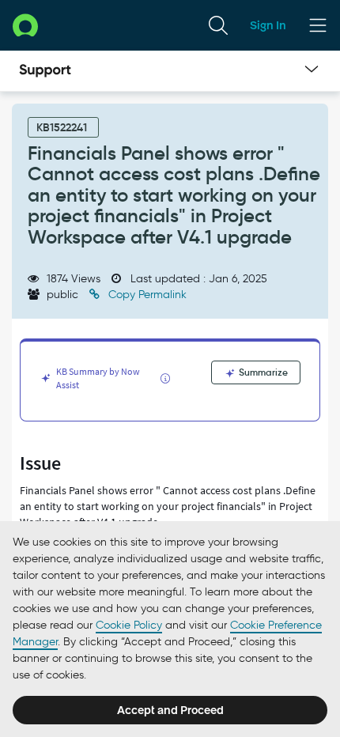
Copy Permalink (146, 294)
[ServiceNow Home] (25, 25)
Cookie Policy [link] (129, 625)
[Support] (45, 71)
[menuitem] (218, 25)
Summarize (262, 372)
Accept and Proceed (170, 710)
